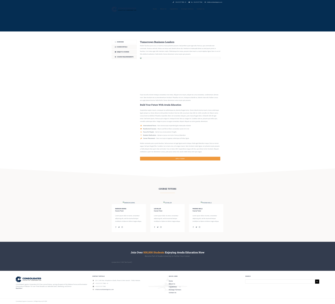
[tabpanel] (180, 100)
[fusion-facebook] (116, 227)
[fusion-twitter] (119, 227)
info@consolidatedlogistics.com (104, 289)
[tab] (124, 42)
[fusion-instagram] (122, 227)
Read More (19, 288)
